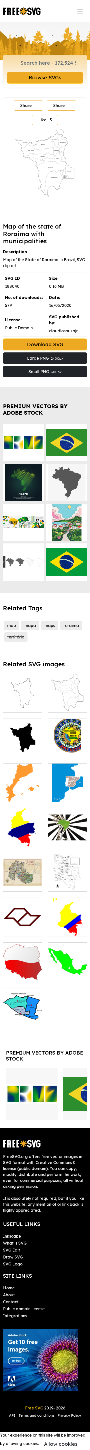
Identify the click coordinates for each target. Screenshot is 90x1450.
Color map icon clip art (22, 926)
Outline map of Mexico (68, 971)
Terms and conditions (36, 1415)
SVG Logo (12, 1263)
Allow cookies (61, 1444)
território (15, 636)
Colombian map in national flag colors (67, 920)
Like (45, 119)
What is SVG (14, 1243)
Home (9, 1287)
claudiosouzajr (63, 330)
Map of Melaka (22, 1016)
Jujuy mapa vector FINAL (23, 881)
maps (49, 625)
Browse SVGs (45, 77)
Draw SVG (13, 1257)
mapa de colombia (23, 836)
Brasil (59, 839)
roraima (71, 625)
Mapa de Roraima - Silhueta (22, 744)
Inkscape (12, 1236)
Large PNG (45, 358)
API (12, 1415)
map (11, 625)
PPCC (13, 795)
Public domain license (24, 1308)
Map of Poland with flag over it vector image (23, 965)
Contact (10, 1301)
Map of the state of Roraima (67, 699)
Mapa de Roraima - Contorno (22, 699)
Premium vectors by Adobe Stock (35, 409)
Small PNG (45, 371)
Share (26, 105)
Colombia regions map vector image (67, 878)
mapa (30, 625)
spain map (64, 795)
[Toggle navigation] (80, 11)
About (9, 1294)
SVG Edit (11, 1250)
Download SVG (45, 344)
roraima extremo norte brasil (67, 744)
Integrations (15, 1315)
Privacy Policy (69, 1415)
